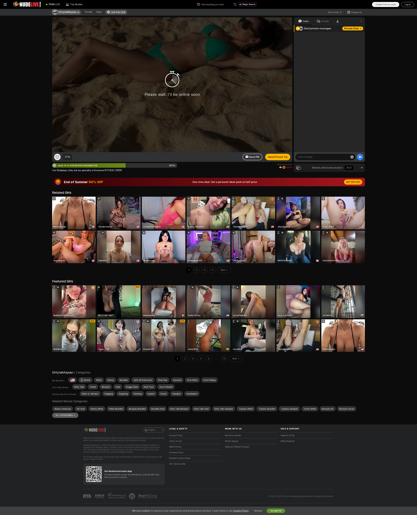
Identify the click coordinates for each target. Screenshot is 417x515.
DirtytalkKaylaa (62, 372)
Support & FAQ (288, 435)
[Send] (360, 157)
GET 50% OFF (353, 182)
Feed (98, 12)
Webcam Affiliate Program (237, 447)
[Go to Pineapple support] (132, 496)
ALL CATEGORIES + (65, 415)
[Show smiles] (352, 157)
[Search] (235, 4)
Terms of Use (175, 441)
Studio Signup (231, 441)
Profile (88, 12)
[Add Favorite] (57, 157)
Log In (408, 4)
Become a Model (233, 435)
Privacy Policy (175, 435)
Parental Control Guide (179, 458)
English (151, 430)
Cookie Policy (240, 510)
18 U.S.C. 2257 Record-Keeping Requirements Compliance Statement (301, 496)
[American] (72, 380)
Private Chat (351, 28)
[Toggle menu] (5, 4)
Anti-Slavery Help (177, 464)
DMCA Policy (175, 447)
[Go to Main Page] (26, 4)
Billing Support (288, 441)
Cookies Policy (176, 452)
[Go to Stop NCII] (148, 496)
